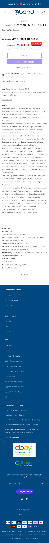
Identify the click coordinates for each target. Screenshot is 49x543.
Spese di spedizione (22, 49)
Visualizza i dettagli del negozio (13, 81)
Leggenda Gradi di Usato (14, 392)
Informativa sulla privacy (32, 531)
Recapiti (44, 531)
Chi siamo (8, 346)
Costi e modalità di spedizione (16, 366)
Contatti (8, 351)
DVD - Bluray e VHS (11, 301)
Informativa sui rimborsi (32, 538)
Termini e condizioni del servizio (16, 535)
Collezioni (8, 331)
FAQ (6, 397)
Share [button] (26, 275)
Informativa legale (17, 538)
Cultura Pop (9, 296)
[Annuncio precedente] (4, 3)
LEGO (6, 326)
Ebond (9, 531)
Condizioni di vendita (12, 356)
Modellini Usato (10, 316)
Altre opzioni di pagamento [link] (24, 67)
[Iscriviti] (41, 483)
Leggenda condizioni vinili (14, 387)
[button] (4, 12)
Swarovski (8, 321)
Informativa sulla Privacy (14, 382)
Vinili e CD (8, 306)
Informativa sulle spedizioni (36, 535)
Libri (6, 311)
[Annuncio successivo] (44, 3)
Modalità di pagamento (13, 361)
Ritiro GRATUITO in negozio (14, 371)
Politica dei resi (10, 376)
